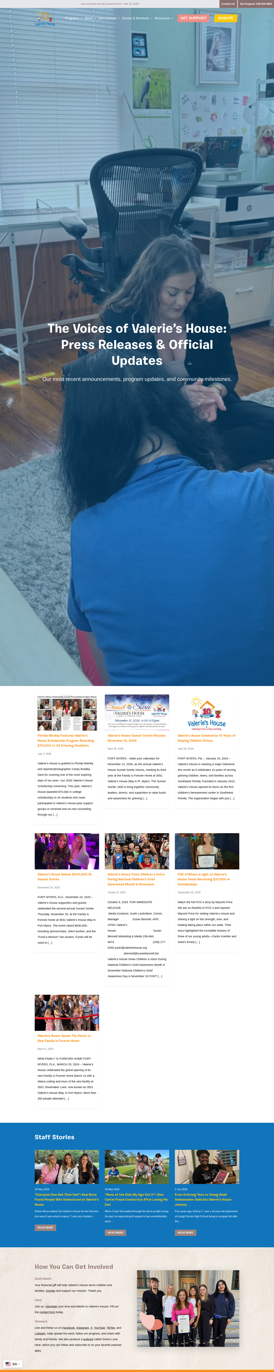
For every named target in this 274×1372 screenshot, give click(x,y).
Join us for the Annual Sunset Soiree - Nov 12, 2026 (110, 4)
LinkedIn (40, 1333)
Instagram (82, 1327)
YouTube (99, 1327)
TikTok (111, 1327)
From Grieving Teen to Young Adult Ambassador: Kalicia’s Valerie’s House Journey (203, 1199)
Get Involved (107, 18)
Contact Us (228, 4)
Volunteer (51, 1306)
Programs (72, 18)
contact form (47, 1312)
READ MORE (45, 1227)
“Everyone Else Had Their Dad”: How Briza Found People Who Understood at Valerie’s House (67, 1199)
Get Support (193, 18)
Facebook (68, 1327)
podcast (88, 1339)
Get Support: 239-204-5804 (256, 4)
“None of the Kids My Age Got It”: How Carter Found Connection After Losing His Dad (136, 1199)
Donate (225, 18)
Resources (162, 18)
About (89, 18)
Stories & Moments (135, 18)
